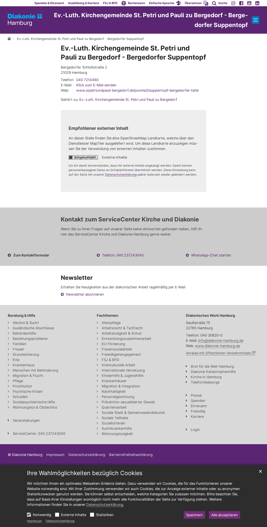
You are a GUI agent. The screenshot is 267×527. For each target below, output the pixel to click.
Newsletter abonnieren (85, 294)
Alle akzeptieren (224, 515)
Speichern (194, 515)
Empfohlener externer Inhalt (98, 128)
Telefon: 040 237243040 (123, 255)
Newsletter (77, 277)
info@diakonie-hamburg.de (220, 340)
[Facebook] (241, 3)
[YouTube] (249, 3)
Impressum (34, 520)
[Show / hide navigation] (255, 20)
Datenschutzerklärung (60, 520)
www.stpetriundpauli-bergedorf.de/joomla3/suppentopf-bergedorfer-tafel (137, 90)
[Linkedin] (257, 3)
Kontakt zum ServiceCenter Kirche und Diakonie (130, 219)
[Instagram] (233, 3)
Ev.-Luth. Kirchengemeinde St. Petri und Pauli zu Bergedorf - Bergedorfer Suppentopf (80, 39)
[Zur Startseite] (25, 20)
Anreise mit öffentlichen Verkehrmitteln (218, 353)
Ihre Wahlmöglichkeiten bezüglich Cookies (84, 472)
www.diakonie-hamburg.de (217, 346)
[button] (165, 3)
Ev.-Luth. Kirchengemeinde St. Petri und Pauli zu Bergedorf (128, 99)
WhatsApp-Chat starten (211, 255)
